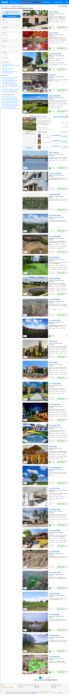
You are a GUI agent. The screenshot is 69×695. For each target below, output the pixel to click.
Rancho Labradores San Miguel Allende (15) (10, 104)
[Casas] (19, 687)
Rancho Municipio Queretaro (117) (8, 64)
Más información (33, 692)
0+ (4, 43)
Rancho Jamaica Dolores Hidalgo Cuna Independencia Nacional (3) (9, 72)
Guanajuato (7, 6)
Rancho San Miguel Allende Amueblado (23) (10, 101)
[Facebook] (36, 687)
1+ (7, 43)
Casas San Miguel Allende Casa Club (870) (10, 89)
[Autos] (22, 687)
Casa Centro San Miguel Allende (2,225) (10, 80)
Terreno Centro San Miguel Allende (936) (10, 84)
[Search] (40, 2)
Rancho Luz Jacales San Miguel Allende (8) (10, 108)
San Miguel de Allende (16, 6)
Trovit (2, 6)
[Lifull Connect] (7, 687)
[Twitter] (38, 687)
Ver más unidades (64, 131)
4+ (18, 43)
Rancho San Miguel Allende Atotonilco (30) (10, 99)
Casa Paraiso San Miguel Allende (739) (9, 90)
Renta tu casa (59, 2)
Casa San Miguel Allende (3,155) (8, 79)
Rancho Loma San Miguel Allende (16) (9, 102)
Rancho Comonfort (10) (6, 70)
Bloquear (60, 692)
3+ (14, 43)
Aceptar (55, 692)
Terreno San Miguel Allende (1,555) (9, 81)
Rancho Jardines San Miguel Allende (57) (10, 98)
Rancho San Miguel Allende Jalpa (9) (9, 107)
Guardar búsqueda (11, 16)
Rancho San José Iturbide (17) (8, 68)
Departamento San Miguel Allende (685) (10, 92)
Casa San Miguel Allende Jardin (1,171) (9, 83)
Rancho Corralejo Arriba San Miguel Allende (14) (11, 105)
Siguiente (48, 678)
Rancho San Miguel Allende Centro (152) (10, 96)
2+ (11, 43)
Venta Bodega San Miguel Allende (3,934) (10, 77)
